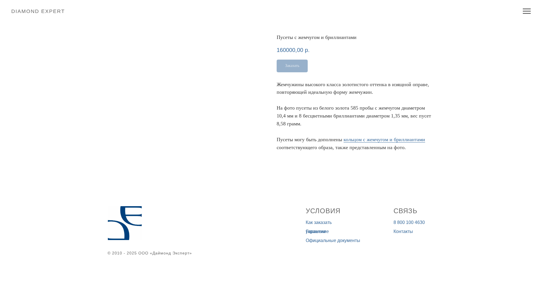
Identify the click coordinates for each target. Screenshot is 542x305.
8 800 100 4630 (409, 222)
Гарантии (315, 231)
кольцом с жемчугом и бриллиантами (384, 139)
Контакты (403, 231)
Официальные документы (333, 240)
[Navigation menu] (527, 11)
